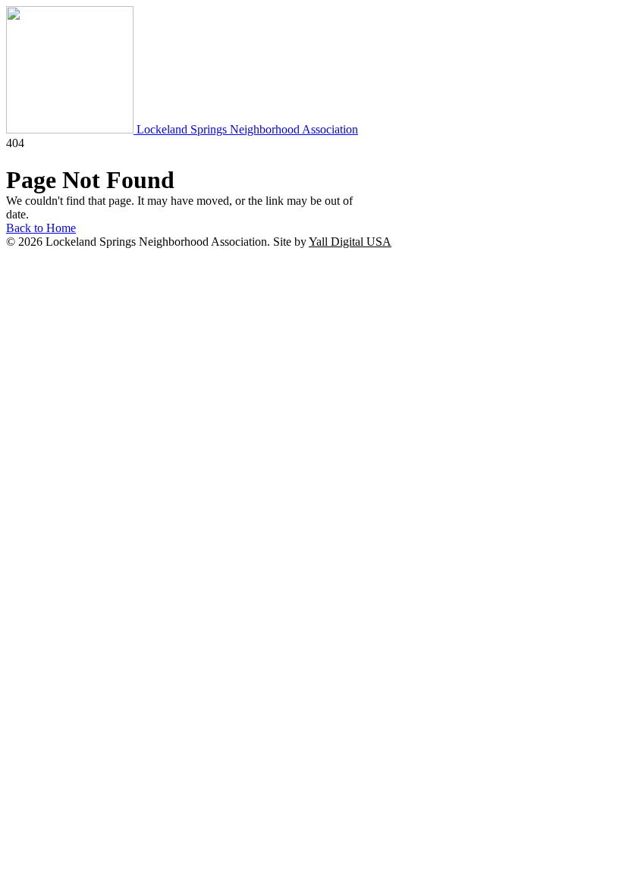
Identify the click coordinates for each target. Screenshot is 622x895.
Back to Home (41, 227)
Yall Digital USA (350, 241)
